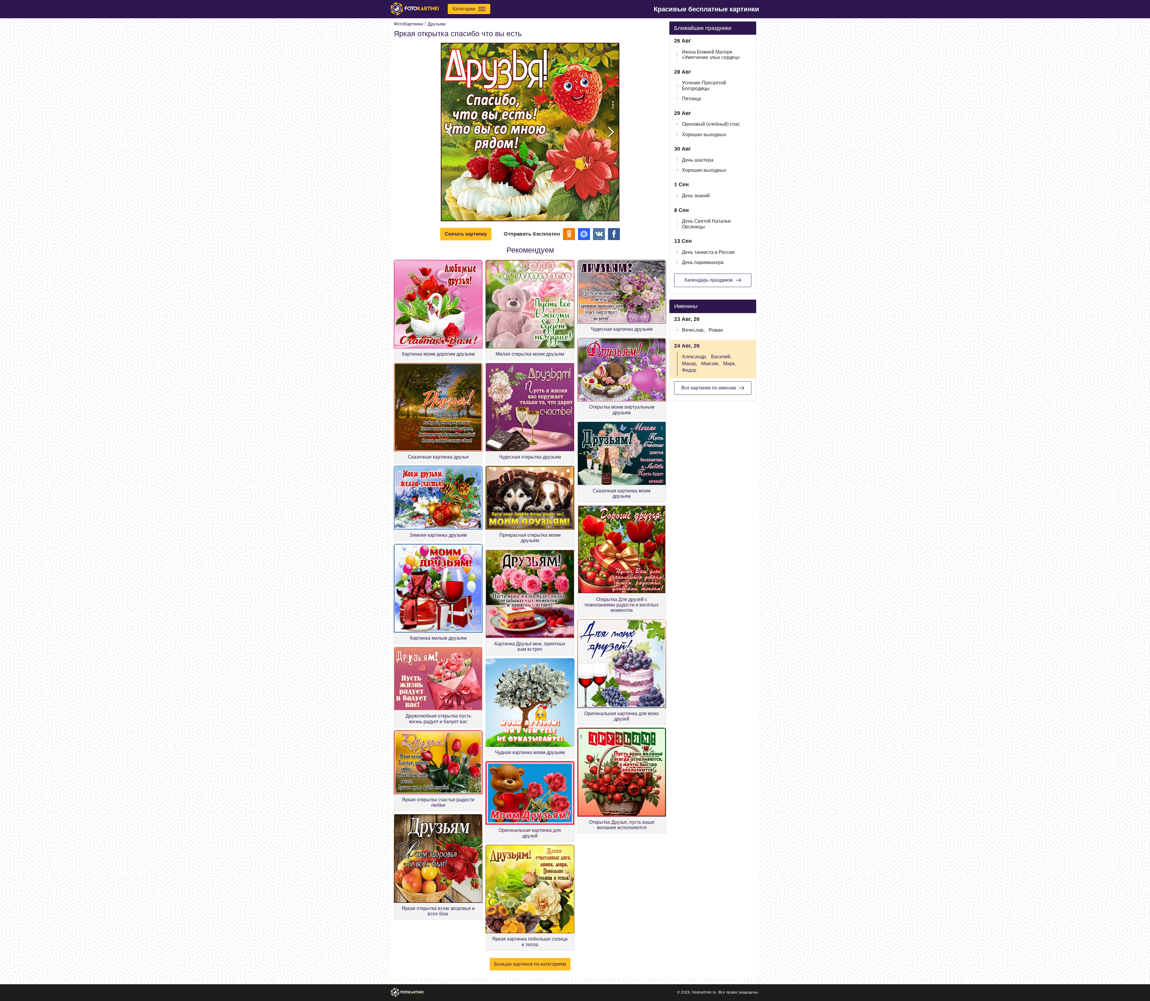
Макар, (689, 363)
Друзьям (436, 23)
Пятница (691, 98)
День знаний (696, 195)
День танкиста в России (708, 252)
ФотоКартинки (408, 23)
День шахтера (697, 160)
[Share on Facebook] (614, 234)
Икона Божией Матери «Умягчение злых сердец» (711, 54)
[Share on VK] (599, 234)
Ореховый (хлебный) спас (711, 124)
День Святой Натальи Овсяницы (706, 224)
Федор (689, 370)
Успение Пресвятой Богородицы (704, 85)
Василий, (721, 356)
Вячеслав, (693, 330)
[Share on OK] (569, 234)
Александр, (694, 356)
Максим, (710, 363)
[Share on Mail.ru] (584, 234)
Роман (716, 330)
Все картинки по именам (708, 387)
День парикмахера (703, 262)
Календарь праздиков (709, 280)
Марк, (729, 363)
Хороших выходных (704, 134)
